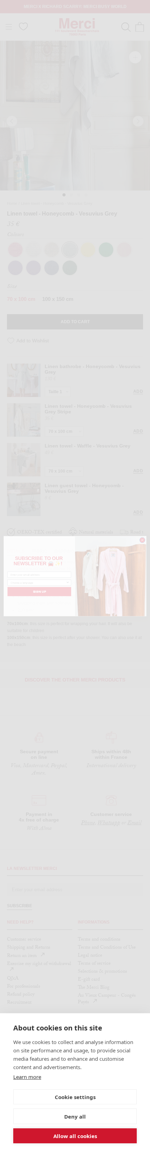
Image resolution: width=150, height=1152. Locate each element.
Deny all (75, 1116)
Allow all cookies (75, 1135)
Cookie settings (75, 1096)
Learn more (27, 1076)
